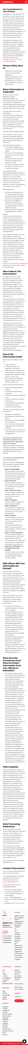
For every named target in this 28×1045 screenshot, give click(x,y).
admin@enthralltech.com (10, 59)
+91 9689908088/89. (10, 61)
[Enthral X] (12, 923)
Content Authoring (17, 933)
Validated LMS (18, 947)
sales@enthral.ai (7, 927)
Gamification (18, 949)
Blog (3, 991)
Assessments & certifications (18, 922)
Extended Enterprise (17, 937)
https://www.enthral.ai (17, 903)
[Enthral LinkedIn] (3, 923)
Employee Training (5, 1007)
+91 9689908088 (6, 938)
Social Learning (18, 953)
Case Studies (6, 995)
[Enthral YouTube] (6, 923)
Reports (4, 999)
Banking (4, 1027)
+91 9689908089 (6, 940)
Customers (17, 972)
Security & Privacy (17, 941)
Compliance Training (6, 1011)
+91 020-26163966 (7, 936)
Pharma (4, 1035)
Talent (4, 974)
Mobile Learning (19, 916)
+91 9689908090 (6, 942)
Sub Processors (19, 989)
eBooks (4, 993)
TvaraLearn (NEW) (5, 980)
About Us (17, 970)
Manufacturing (6, 1029)
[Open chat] (24, 1041)
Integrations (18, 951)
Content (4, 976)
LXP (3, 972)
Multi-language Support (18, 918)
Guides (4, 997)
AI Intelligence (6, 978)
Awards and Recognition (18, 977)
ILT (15, 929)
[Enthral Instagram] (10, 923)
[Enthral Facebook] (8, 923)
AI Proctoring (18, 957)
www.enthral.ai (9, 263)
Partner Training (7, 1014)
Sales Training (6, 1016)
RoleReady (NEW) (7, 983)
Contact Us (17, 997)
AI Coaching (18, 955)
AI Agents (17, 959)
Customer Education (5, 1024)
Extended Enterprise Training (5, 1019)
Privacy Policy (18, 987)
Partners (17, 974)
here (11, 862)
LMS (3, 970)
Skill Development (18, 944)
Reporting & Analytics (18, 926)
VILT (15, 931)
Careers (16, 979)
